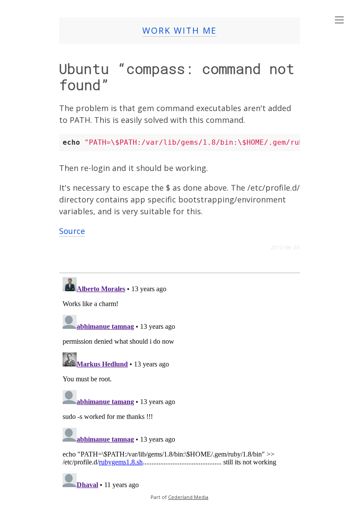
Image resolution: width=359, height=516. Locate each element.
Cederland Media (188, 497)
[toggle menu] (339, 19)
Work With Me (179, 30)
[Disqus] (179, 383)
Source (72, 231)
